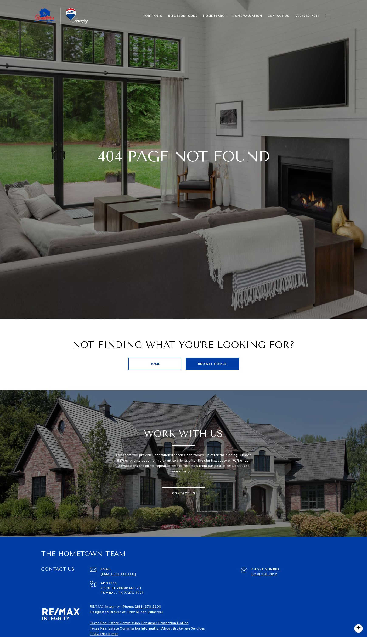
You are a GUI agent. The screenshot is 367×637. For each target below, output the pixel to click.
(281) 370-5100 (148, 606)
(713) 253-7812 (264, 574)
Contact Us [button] (183, 493)
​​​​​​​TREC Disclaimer (104, 633)
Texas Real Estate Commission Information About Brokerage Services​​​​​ (147, 628)
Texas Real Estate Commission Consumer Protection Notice (139, 623)
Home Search (215, 15)
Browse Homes (212, 363)
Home (155, 363)
